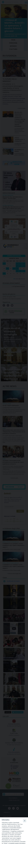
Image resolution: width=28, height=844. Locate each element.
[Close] (24, 820)
